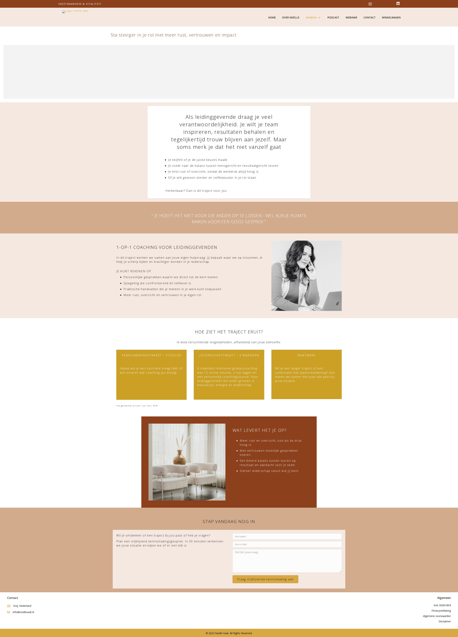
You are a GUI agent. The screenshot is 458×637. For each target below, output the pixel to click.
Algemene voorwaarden (437, 616)
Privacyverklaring (441, 610)
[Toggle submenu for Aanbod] (319, 18)
